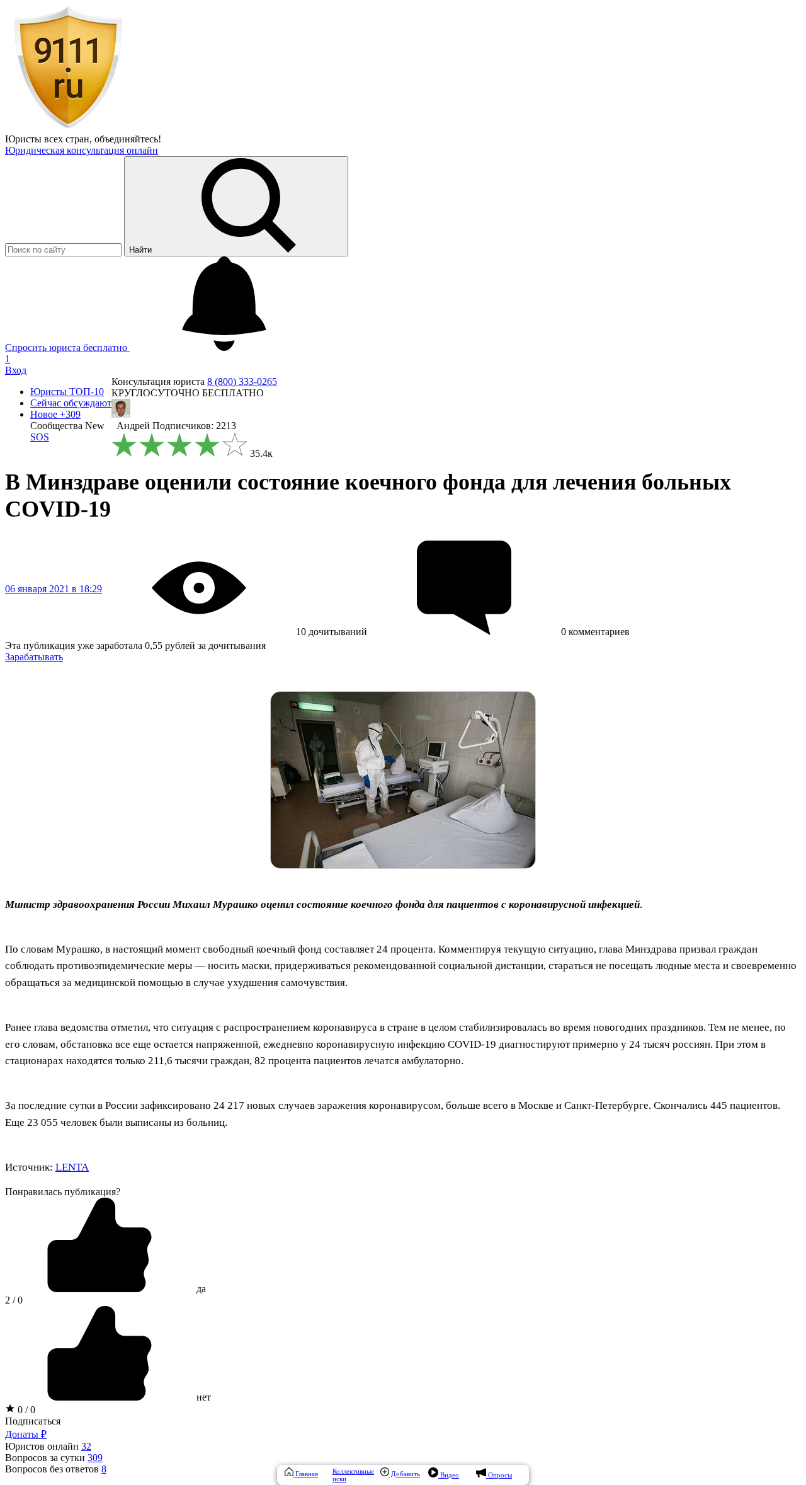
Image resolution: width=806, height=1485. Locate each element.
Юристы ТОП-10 (67, 391)
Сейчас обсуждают (70, 403)
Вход (15, 370)
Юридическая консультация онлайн (81, 150)
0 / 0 (25, 1409)
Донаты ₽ (26, 1434)
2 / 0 (14, 1300)
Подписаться (32, 1421)
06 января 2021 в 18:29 (53, 588)
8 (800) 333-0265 (242, 381)
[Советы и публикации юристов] (68, 127)
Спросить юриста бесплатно (67, 347)
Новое (55, 414)
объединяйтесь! (127, 139)
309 (95, 1457)
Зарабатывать (34, 656)
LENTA (72, 1167)
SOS (39, 437)
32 (86, 1446)
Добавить (404, 1473)
